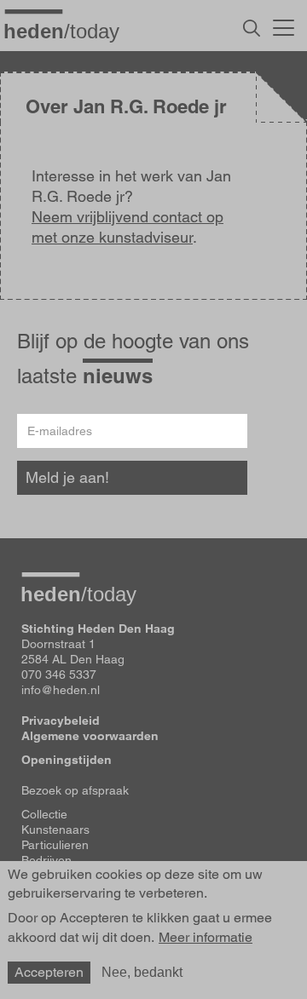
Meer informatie (205, 937)
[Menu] (283, 25)
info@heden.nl (60, 690)
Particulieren (55, 845)
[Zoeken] (251, 28)
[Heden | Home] (68, 30)
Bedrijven (46, 860)
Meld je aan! (67, 477)
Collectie (44, 814)
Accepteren (49, 972)
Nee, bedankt (141, 972)
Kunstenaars (55, 829)
